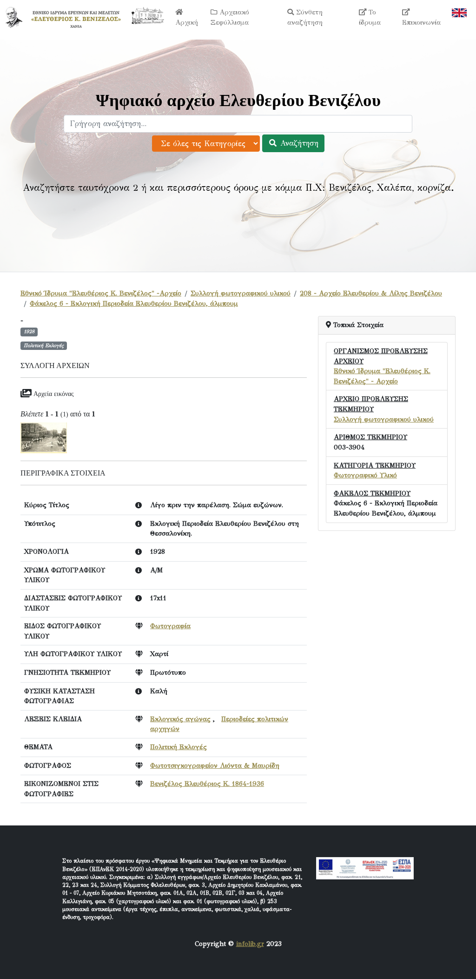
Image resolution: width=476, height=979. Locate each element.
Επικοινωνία (421, 22)
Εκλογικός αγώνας (180, 719)
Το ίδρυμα (370, 17)
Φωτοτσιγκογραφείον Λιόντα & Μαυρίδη (214, 765)
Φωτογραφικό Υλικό (365, 475)
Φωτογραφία (170, 626)
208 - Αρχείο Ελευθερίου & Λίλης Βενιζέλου (371, 293)
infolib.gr (250, 943)
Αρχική (186, 22)
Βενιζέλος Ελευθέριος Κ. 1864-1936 (207, 783)
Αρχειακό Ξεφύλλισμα (230, 17)
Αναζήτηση (298, 143)
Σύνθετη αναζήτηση (305, 17)
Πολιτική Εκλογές (178, 747)
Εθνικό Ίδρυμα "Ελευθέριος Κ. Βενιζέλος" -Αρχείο (100, 293)
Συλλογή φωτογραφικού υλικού (241, 293)
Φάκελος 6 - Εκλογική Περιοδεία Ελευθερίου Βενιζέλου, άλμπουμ (134, 303)
